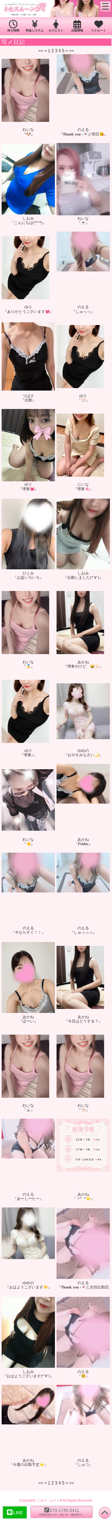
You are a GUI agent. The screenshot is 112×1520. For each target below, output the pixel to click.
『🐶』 (28, 134)
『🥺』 (83, 1376)
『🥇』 (28, 666)
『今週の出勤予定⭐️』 (28, 1464)
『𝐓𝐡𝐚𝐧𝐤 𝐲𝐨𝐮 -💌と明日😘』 (83, 134)
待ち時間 (13, 30)
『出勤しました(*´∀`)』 (83, 577)
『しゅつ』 (83, 1464)
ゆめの (83, 750)
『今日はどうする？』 (83, 1021)
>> (71, 50)
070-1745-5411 (62, 1512)
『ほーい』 (28, 1021)
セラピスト (55, 30)
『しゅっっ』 (83, 311)
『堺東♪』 (28, 755)
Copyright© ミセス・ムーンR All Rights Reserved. (56, 1500)
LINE (18, 1512)
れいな (28, 129)
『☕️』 (83, 223)
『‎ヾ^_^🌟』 (83, 1198)
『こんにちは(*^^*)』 (28, 223)
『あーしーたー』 (28, 1198)
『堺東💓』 (28, 489)
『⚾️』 (83, 1110)
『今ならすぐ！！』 (28, 932)
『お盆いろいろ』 (28, 577)
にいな (83, 484)
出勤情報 (77, 30)
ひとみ (28, 573)
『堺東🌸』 (83, 489)
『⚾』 (83, 400)
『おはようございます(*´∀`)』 (28, 1376)
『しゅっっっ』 (83, 932)
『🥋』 (28, 1110)
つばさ (28, 396)
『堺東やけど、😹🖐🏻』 (83, 666)
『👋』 (28, 844)
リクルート (98, 30)
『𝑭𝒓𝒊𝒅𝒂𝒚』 (83, 844)
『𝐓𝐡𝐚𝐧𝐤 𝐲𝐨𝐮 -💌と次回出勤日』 (83, 1287)
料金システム (35, 30)
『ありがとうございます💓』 (28, 311)
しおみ (28, 218)
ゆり (28, 307)
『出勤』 (28, 400)
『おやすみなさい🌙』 (83, 755)
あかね (83, 662)
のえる (83, 129)
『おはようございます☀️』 (28, 1287)
